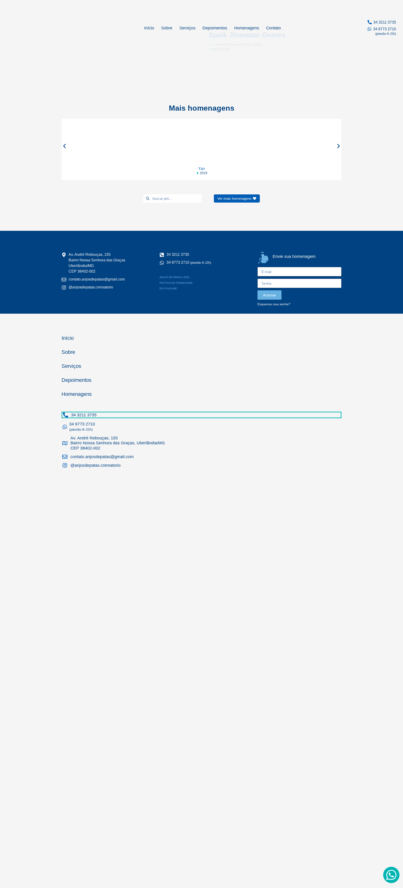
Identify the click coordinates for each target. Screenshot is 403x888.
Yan (201, 169)
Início (149, 28)
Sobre (166, 28)
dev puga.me (168, 288)
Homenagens (246, 28)
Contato (273, 28)
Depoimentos (214, 28)
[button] (64, 146)
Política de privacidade (176, 282)
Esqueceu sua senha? (273, 304)
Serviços (187, 28)
